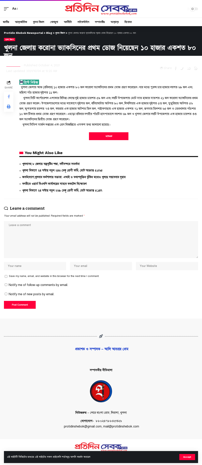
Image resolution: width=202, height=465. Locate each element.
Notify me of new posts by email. (31, 294)
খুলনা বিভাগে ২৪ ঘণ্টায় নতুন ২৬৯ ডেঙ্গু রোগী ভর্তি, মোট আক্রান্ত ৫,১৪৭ (62, 190)
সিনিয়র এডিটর (13, 65)
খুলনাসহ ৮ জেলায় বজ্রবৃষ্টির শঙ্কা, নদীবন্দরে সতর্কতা (51, 164)
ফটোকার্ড (109, 136)
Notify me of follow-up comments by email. (38, 285)
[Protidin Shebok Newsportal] (101, 9)
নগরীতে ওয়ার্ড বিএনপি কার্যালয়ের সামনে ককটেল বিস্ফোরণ (54, 184)
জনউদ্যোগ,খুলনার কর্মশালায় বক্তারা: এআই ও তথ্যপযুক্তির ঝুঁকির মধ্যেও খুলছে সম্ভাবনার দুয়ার (73, 177)
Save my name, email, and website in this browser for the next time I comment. (54, 276)
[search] (184, 9)
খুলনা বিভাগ (9, 39)
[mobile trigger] (7, 8)
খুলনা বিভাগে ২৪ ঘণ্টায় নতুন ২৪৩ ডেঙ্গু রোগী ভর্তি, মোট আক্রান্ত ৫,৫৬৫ (62, 170)
